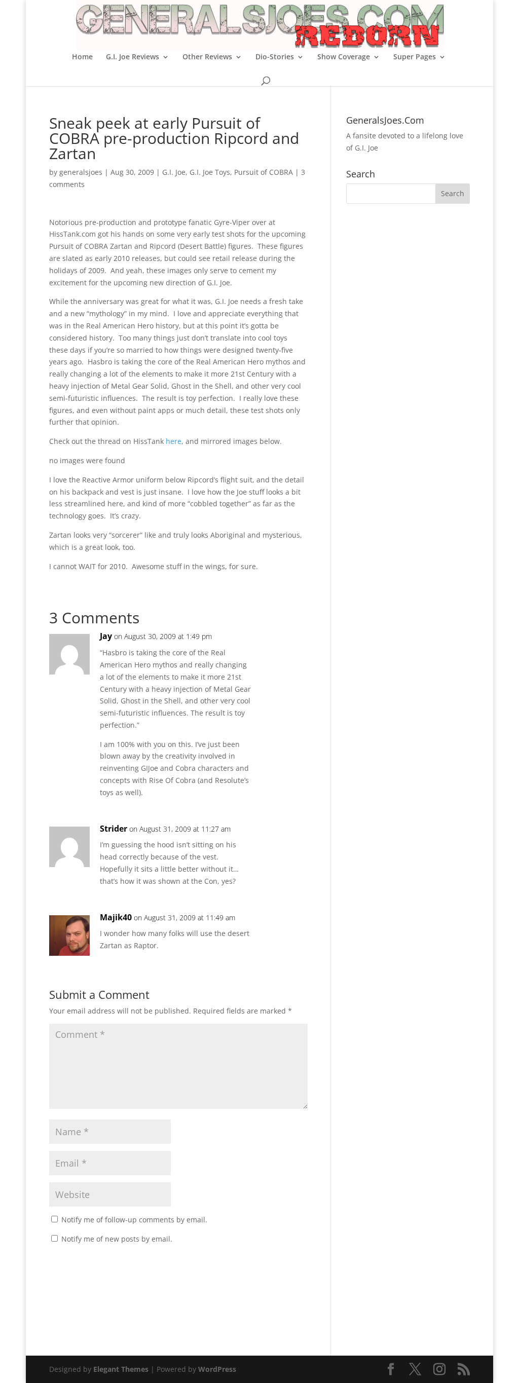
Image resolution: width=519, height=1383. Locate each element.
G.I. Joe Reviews (132, 57)
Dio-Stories (274, 57)
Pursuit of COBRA (263, 172)
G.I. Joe (174, 172)
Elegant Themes (121, 1369)
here (173, 441)
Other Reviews (207, 57)
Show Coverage (343, 57)
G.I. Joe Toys (210, 172)
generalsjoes (80, 172)
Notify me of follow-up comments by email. (134, 1219)
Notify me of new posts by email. (116, 1239)
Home (82, 57)
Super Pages (414, 57)
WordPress (217, 1369)
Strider (113, 828)
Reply (283, 646)
